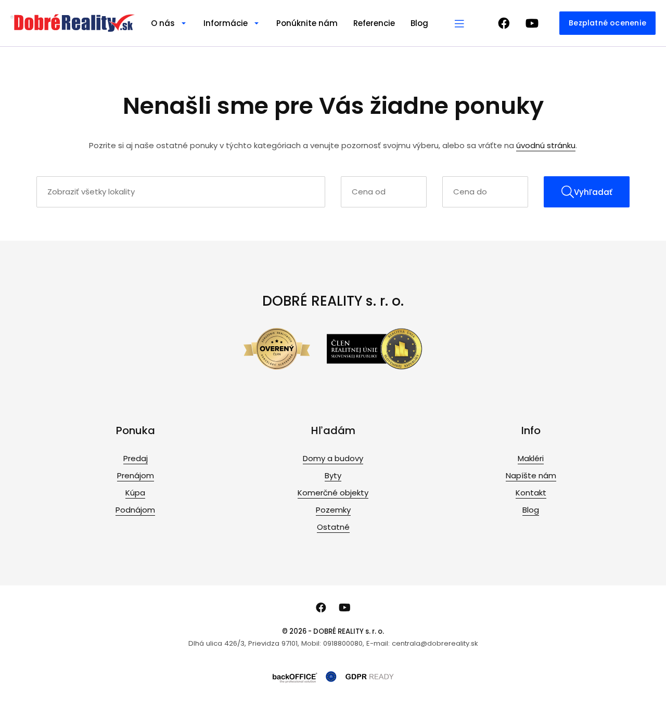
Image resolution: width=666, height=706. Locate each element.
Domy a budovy (333, 458)
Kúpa (135, 492)
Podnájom (135, 509)
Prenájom (135, 475)
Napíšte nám (531, 475)
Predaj (135, 458)
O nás (163, 23)
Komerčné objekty (333, 492)
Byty (333, 475)
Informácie (225, 23)
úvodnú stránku (545, 145)
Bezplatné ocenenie (607, 23)
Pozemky (333, 509)
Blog (419, 23)
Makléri (531, 458)
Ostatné (333, 526)
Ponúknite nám (307, 23)
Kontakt (531, 492)
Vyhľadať (593, 192)
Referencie (374, 23)
